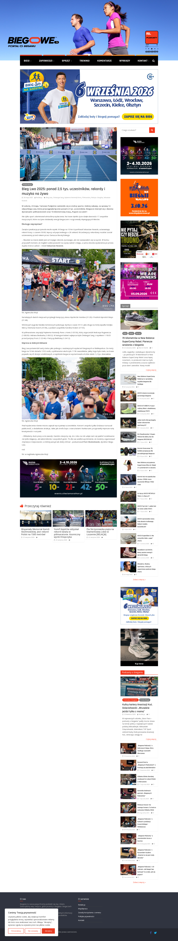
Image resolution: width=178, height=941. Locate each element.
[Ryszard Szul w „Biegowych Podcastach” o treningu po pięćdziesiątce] (128, 761)
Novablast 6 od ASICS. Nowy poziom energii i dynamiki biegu (145, 552)
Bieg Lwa (49, 197)
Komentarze (104, 60)
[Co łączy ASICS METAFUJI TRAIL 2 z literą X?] (128, 492)
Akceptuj (48, 931)
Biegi (27, 60)
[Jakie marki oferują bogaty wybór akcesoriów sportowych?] (128, 419)
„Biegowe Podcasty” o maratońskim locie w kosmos (145, 838)
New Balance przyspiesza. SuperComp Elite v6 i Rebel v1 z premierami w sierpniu (146, 465)
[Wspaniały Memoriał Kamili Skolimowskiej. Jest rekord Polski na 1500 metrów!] (35, 511)
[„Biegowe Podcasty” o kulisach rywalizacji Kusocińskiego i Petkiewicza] (128, 818)
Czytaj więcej (151, 370)
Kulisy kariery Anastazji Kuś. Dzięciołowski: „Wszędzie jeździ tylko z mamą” (137, 708)
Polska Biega (27, 185)
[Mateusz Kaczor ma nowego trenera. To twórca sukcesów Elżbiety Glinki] (128, 803)
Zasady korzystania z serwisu (89, 912)
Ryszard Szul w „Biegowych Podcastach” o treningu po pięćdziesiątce (146, 764)
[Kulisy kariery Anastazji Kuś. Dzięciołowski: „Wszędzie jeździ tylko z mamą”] (139, 678)
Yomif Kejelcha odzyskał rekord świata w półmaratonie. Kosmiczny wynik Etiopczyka (67, 533)
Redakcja (39, 197)
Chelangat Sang (58, 197)
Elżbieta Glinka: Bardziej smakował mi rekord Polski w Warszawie (146, 779)
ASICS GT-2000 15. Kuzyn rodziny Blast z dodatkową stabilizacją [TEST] (146, 408)
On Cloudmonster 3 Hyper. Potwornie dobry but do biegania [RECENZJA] (146, 436)
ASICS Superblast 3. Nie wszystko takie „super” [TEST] (145, 538)
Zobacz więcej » (139, 579)
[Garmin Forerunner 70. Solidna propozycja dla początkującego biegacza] (128, 447)
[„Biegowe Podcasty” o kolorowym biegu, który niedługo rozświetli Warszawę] (128, 744)
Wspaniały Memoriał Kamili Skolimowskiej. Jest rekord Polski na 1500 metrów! (35, 532)
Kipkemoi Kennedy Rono (73, 197)
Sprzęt (66, 60)
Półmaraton (86, 197)
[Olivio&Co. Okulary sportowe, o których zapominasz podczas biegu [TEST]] (128, 563)
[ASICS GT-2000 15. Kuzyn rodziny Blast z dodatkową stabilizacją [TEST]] (128, 404)
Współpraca (82, 909)
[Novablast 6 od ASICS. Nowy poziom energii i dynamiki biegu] (128, 548)
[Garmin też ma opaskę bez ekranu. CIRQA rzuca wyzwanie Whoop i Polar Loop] (128, 475)
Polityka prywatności (86, 916)
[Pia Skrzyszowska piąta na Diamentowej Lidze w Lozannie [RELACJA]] (101, 511)
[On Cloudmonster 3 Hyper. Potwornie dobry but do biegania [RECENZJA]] (128, 433)
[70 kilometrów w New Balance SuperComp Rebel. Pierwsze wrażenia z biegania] (139, 311)
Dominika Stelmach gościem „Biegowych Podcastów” (144, 793)
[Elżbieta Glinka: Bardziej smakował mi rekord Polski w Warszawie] (128, 775)
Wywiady (124, 60)
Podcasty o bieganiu (132, 672)
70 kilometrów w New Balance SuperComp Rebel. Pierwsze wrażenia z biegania (138, 341)
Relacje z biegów (97, 197)
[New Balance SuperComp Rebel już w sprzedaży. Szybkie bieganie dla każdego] (128, 375)
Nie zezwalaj (33, 931)
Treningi (85, 60)
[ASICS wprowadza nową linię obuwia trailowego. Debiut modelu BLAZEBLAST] (128, 517)
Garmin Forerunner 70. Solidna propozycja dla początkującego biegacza (146, 451)
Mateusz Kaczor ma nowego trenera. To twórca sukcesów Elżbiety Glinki (146, 807)
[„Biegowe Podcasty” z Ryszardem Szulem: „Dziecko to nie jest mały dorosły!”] (128, 849)
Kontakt (142, 60)
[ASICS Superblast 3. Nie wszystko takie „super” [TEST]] (128, 534)
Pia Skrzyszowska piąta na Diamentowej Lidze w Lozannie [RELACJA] (100, 532)
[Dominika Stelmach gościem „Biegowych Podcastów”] (128, 789)
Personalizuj (16, 931)
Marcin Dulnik (143, 348)
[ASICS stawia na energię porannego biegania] (128, 392)
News (131, 333)
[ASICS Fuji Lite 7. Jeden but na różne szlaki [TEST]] (128, 505)
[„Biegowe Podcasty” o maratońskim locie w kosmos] (128, 834)
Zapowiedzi (45, 60)
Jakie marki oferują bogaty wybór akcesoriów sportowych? (146, 422)
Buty (125, 333)
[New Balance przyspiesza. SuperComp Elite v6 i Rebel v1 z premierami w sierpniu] (128, 461)
